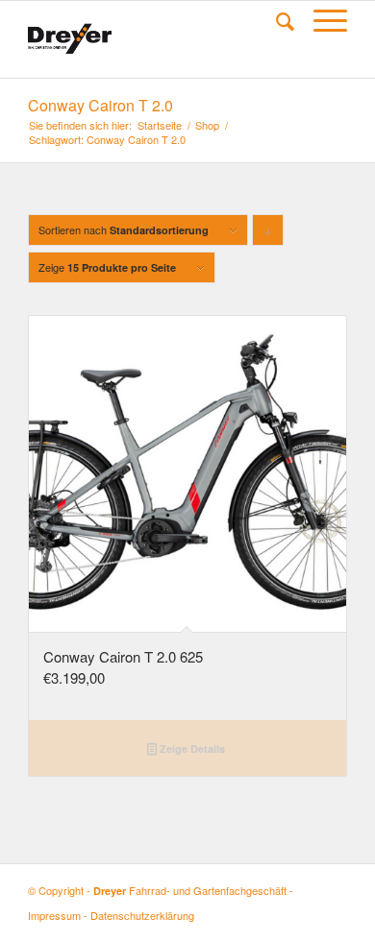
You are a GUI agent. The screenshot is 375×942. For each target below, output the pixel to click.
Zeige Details (191, 748)
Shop (207, 125)
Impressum (54, 915)
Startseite (160, 125)
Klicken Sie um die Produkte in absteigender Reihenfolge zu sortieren (268, 234)
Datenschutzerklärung (142, 915)
